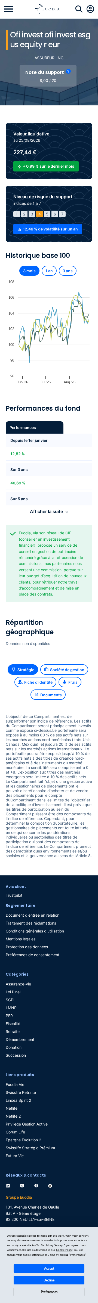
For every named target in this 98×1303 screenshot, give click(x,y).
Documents (51, 694)
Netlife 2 (13, 1116)
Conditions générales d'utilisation (35, 931)
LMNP (11, 1007)
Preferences (49, 1292)
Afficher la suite (46, 511)
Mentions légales (20, 939)
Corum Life (15, 1132)
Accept (49, 1268)
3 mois (29, 270)
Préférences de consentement (32, 954)
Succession (16, 1055)
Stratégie (25, 669)
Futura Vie (15, 1155)
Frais (73, 682)
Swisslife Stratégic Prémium (30, 1147)
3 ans (68, 270)
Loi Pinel (13, 992)
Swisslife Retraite (21, 1092)
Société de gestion (67, 669)
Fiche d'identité (38, 682)
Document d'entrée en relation (32, 915)
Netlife (11, 1108)
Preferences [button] (77, 1255)
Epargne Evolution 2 (23, 1140)
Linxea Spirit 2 (18, 1100)
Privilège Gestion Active (27, 1124)
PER (9, 1015)
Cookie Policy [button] (64, 1250)
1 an (49, 270)
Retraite (13, 1031)
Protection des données (27, 946)
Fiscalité (13, 1023)
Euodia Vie (15, 1084)
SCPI (10, 999)
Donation (14, 1047)
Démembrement (20, 1039)
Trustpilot (14, 895)
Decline (49, 1280)
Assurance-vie (18, 984)
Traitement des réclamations (31, 923)
